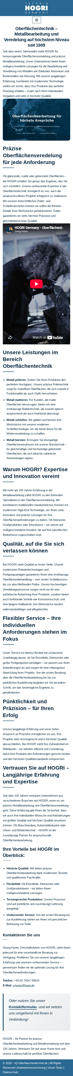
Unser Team (55, 1067)
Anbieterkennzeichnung (31, 1067)
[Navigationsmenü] (36, 20)
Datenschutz (10, 1072)
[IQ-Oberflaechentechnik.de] (36, 8)
